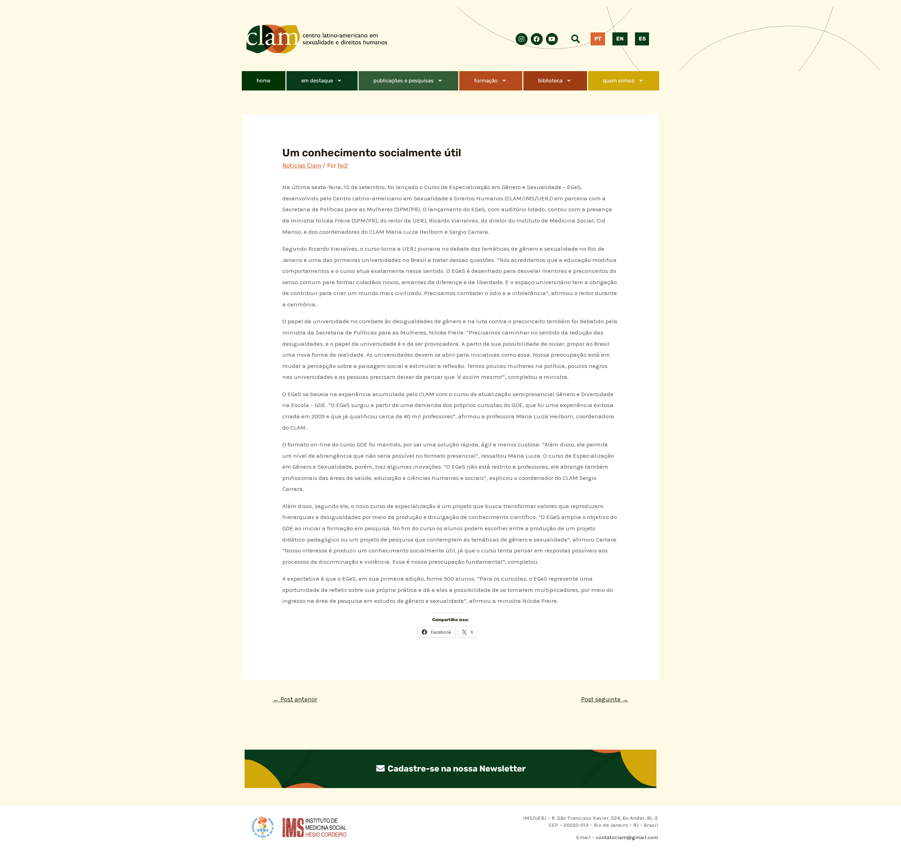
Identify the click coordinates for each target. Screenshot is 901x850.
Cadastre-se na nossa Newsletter (456, 769)
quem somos (619, 80)
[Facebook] (537, 39)
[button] (322, 80)
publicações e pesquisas (403, 80)
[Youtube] (552, 39)
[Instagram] (522, 39)
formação (486, 80)
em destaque (317, 80)
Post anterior (295, 699)
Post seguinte (604, 699)
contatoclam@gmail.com (626, 837)
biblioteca (550, 80)
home (263, 80)
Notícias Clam (301, 165)
